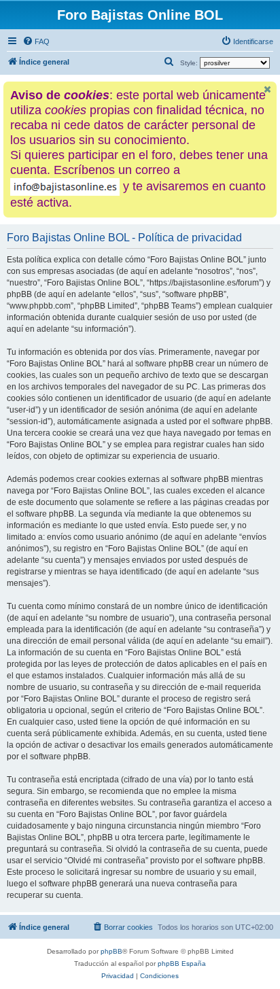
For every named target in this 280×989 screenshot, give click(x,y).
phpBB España (182, 963)
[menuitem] (36, 41)
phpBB (111, 951)
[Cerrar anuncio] (268, 89)
